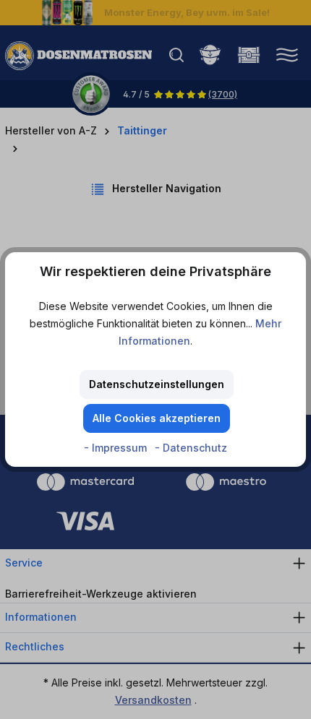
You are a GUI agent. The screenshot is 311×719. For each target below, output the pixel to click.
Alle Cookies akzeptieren (157, 418)
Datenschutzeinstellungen (156, 384)
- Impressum (117, 448)
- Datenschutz (191, 448)
